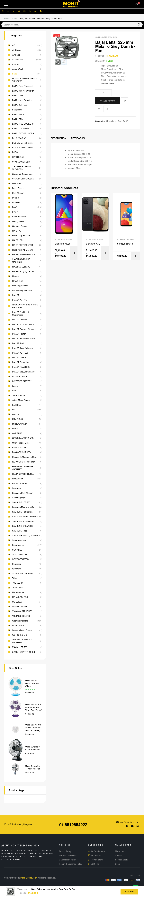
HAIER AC (16, 230)
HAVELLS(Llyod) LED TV (23, 271)
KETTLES (16, 405)
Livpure (15, 414)
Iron (14, 390)
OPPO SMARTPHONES (22, 438)
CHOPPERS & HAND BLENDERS (21, 168)
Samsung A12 (93, 243)
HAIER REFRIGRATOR (22, 245)
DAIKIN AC (17, 183)
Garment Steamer (20, 226)
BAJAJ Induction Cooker (23, 90)
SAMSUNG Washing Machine (25, 535)
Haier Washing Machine (22, 249)
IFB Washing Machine (22, 290)
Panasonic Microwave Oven (24, 457)
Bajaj (110, 37)
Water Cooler (18, 625)
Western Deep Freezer (22, 630)
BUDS (15, 152)
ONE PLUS (17, 433)
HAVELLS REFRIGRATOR (23, 254)
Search (138, 24)
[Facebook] (127, 826)
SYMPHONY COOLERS (22, 573)
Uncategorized (18, 592)
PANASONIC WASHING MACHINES (22, 468)
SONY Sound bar (20, 554)
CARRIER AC (18, 157)
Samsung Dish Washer (22, 493)
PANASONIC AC (19, 447)
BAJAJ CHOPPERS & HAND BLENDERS (24, 80)
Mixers (15, 428)
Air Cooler (16, 50)
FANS (115, 37)
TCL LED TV (17, 582)
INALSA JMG (18, 343)
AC (13, 45)
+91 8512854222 (72, 824)
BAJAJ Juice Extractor (22, 100)
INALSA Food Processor (23, 324)
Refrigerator (17, 478)
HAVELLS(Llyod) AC (21, 266)
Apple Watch (17, 69)
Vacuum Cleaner (19, 606)
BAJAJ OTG (17, 119)
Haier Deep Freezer (21, 235)
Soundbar (16, 564)
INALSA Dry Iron (19, 319)
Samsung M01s (125, 243)
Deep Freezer (18, 188)
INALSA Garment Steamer (24, 329)
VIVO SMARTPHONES (22, 611)
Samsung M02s (62, 243)
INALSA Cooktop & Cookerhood (20, 313)
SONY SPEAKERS (20, 559)
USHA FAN (17, 602)
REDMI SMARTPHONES (23, 474)
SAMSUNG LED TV (21, 502)
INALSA (15, 295)
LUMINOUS (17, 419)
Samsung (16, 488)
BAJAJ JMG (17, 95)
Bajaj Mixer (17, 109)
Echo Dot (16, 202)
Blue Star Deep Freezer (22, 143)
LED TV (15, 409)
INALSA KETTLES (20, 352)
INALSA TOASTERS (21, 367)
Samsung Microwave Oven (24, 507)
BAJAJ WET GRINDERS (23, 133)
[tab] (58, 138)
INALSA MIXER (19, 357)
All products (101, 37)
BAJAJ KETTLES (19, 105)
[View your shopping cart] (136, 4)
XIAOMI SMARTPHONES (23, 652)
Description (58, 138)
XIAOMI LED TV (19, 647)
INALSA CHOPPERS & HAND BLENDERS (25, 306)
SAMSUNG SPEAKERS (22, 526)
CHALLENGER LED (21, 161)
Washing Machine (20, 620)
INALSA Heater (19, 333)
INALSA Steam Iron (21, 362)
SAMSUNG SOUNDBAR (23, 521)
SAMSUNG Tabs (19, 530)
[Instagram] (137, 826)
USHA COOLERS (20, 597)
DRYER (15, 197)
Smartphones (18, 545)
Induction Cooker (19, 376)
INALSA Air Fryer (19, 300)
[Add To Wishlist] (124, 100)
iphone (15, 386)
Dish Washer (17, 193)
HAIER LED (17, 240)
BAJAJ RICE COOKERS (22, 123)
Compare (106, 109)
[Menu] (6, 4)
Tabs (14, 578)
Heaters (15, 276)
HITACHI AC (17, 281)
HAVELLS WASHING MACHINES (21, 260)
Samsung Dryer (19, 497)
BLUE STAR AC (19, 138)
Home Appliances (20, 285)
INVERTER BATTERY (21, 381)
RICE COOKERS (19, 483)
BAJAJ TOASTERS (20, 128)
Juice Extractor (18, 395)
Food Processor (19, 216)
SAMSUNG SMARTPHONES (25, 516)
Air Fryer (16, 54)
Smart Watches (19, 540)
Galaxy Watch (18, 221)
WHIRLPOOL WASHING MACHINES (22, 641)
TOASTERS (17, 587)
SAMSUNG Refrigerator (22, 512)
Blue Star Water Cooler (22, 147)
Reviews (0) (78, 138)
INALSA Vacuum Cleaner (23, 371)
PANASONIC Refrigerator (23, 461)
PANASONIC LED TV (21, 452)
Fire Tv (15, 212)
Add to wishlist (98, 109)
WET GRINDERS (19, 635)
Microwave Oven (19, 423)
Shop (14, 18)
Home (7, 18)
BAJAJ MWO (18, 114)
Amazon (16, 64)
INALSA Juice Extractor (22, 348)
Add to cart (109, 101)
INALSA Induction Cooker (23, 338)
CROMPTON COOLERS (23, 178)
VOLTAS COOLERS (21, 616)
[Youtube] (132, 826)
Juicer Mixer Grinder (21, 400)
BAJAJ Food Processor (22, 86)
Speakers (16, 568)
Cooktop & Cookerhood (22, 174)
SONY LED (17, 549)
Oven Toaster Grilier (21, 443)
